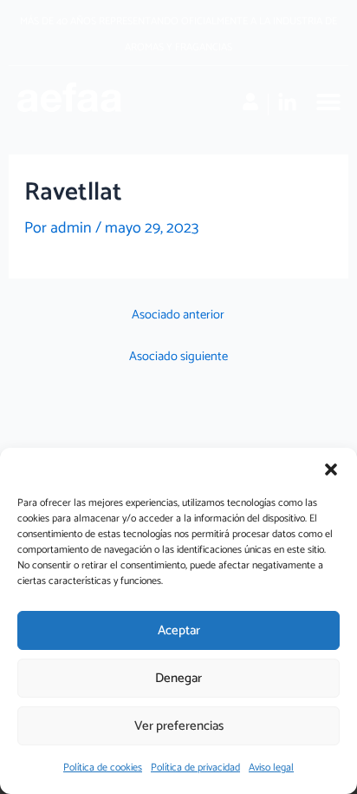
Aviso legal (271, 767)
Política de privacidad (195, 767)
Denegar (178, 678)
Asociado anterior (178, 315)
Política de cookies (102, 767)
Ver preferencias (179, 726)
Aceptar (179, 630)
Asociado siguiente (178, 357)
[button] (331, 469)
